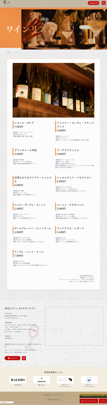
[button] (104, 3)
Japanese (4, 402)
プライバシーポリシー (53, 399)
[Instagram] (24, 358)
